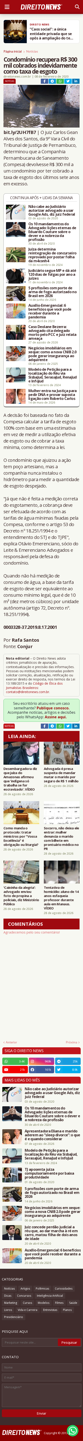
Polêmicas (42, 1288)
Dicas (7, 1296)
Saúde (73, 1303)
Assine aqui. (56, 716)
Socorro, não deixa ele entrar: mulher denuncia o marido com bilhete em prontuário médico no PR (61, 838)
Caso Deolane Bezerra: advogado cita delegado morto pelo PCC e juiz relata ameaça (52, 332)
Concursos (24, 1296)
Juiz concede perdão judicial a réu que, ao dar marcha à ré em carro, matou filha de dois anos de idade (51, 1233)
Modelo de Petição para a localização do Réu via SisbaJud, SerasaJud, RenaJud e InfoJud (52, 375)
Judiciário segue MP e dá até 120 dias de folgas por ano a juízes (52, 274)
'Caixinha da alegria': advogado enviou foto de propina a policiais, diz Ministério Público (21, 895)
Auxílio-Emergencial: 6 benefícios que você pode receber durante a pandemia (49, 311)
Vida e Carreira (27, 1310)
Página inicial (12, 51)
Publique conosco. (53, 708)
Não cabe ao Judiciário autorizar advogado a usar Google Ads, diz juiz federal (51, 210)
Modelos (43, 1303)
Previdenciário (13, 1317)
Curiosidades (63, 1288)
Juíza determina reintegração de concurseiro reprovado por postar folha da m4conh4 (52, 255)
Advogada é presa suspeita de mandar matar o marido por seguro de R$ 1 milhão (61, 774)
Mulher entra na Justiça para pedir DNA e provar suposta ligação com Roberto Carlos (52, 395)
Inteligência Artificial (50, 1296)
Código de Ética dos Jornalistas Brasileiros (34, 685)
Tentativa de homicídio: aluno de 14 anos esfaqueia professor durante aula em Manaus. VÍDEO (61, 897)
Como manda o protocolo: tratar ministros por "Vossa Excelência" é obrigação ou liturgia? (21, 836)
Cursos (27, 1303)
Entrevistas (50, 1310)
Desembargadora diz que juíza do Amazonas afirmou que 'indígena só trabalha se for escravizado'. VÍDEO (20, 778)
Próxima (71, 1042)
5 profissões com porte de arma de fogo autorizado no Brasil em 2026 (52, 292)
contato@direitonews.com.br (27, 692)
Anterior (11, 1042)
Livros (8, 1310)
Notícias (32, 51)
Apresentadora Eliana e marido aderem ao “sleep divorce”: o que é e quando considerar (52, 1135)
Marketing (10, 1303)
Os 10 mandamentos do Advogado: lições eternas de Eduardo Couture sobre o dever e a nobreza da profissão (52, 232)
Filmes (59, 1303)
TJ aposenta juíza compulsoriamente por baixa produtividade (49, 1173)
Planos (67, 1310)
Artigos (25, 1288)
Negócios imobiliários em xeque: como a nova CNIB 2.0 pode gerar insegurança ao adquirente (52, 354)
